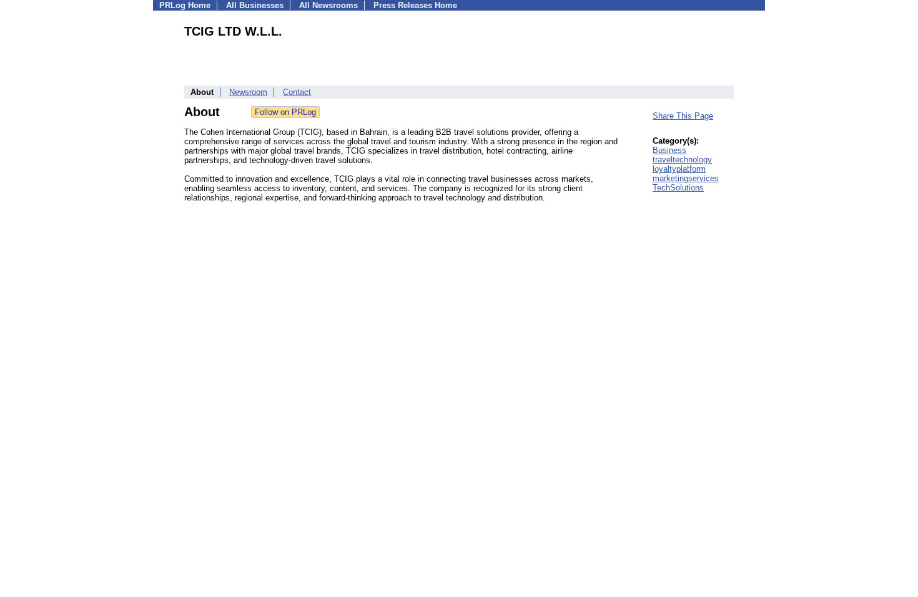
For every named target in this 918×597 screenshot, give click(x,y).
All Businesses (255, 5)
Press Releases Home (415, 5)
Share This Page (683, 116)
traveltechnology (682, 159)
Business (669, 150)
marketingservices (686, 178)
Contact (297, 92)
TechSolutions (678, 187)
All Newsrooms (328, 5)
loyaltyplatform (679, 169)
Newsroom (248, 92)
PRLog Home (184, 5)
